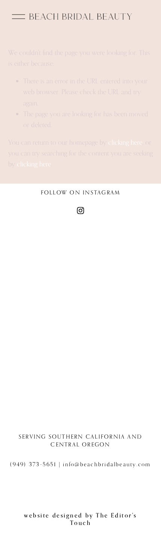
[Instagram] (80, 210)
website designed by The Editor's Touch (80, 518)
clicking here (125, 142)
